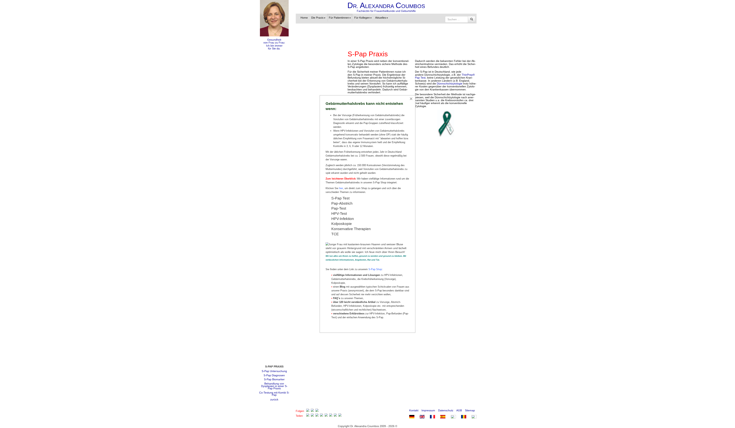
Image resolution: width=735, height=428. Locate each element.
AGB (459, 410)
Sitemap (470, 410)
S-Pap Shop (375, 269)
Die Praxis (317, 17)
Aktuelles (380, 17)
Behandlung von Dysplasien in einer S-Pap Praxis (274, 386)
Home (304, 17)
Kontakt (413, 410)
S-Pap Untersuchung (274, 371)
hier (341, 188)
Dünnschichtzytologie (449, 83)
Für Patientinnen (339, 17)
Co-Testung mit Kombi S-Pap (274, 394)
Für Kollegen (362, 17)
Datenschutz (445, 410)
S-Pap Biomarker (274, 379)
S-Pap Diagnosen (274, 375)
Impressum (428, 410)
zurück (274, 399)
